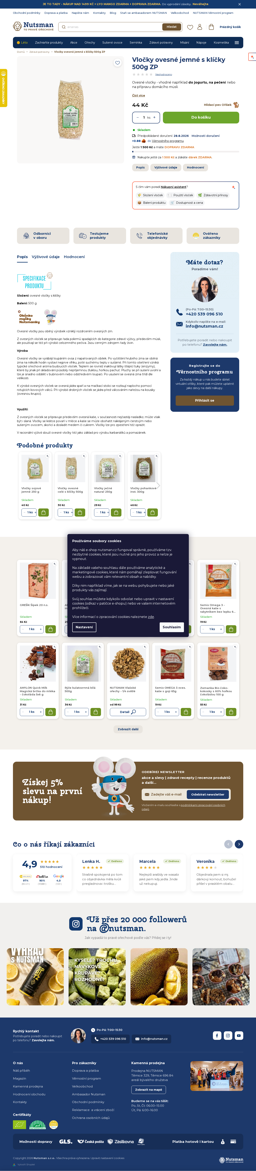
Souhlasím (172, 627)
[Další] (239, 844)
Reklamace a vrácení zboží (93, 1110)
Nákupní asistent (173, 187)
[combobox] (120, 27)
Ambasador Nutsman (88, 1094)
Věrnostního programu (168, 141)
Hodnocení (195, 167)
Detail (124, 712)
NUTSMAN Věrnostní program (213, 12)
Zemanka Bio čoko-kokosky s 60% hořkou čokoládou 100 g (216, 691)
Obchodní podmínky (26, 12)
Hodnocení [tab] (74, 257)
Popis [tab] (22, 257)
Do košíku (201, 117)
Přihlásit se (204, 400)
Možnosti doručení (206, 136)
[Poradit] (54, 563)
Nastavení (84, 627)
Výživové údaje (165, 167)
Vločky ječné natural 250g (103, 490)
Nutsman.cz (217, 1035)
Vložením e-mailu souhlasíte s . (183, 807)
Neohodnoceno (163, 74)
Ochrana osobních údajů (91, 1118)
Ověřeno (114, 861)
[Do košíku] (50, 629)
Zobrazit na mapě (148, 1090)
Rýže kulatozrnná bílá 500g (80, 689)
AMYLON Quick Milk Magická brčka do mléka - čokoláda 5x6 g (37, 691)
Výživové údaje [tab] (46, 257)
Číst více (138, 95)
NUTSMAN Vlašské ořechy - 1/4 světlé (123, 689)
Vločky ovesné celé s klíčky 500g (70, 490)
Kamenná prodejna (28, 1086)
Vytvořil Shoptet (26, 1164)
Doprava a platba (56, 12)
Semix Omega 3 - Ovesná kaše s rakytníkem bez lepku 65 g (217, 608)
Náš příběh (21, 1070)
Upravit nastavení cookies (107, 1158)
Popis (140, 167)
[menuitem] (22, 43)
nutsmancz (228, 1035)
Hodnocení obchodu (29, 1094)
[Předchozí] (228, 844)
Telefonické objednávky (157, 235)
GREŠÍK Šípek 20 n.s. (34, 605)
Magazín (19, 1078)
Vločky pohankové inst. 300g (143, 490)
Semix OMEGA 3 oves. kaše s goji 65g (170, 689)
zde (151, 617)
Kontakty (99, 12)
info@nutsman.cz (154, 1039)
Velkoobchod (180, 12)
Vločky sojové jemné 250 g (31, 490)
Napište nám (80, 12)
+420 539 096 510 (113, 1039)
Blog (113, 12)
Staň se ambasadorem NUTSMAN (143, 12)
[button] (150, 195)
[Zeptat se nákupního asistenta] (234, 187)
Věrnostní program (86, 1078)
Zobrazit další (128, 729)
